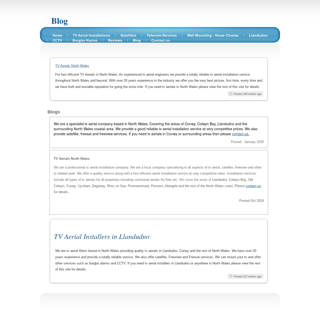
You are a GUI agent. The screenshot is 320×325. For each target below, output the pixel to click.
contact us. (240, 133)
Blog (59, 20)
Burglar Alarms (85, 40)
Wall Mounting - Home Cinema (212, 35)
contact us (253, 186)
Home (57, 35)
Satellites (128, 35)
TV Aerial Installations (91, 35)
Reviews (115, 40)
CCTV (57, 40)
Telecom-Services (162, 35)
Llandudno (258, 35)
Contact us (160, 40)
